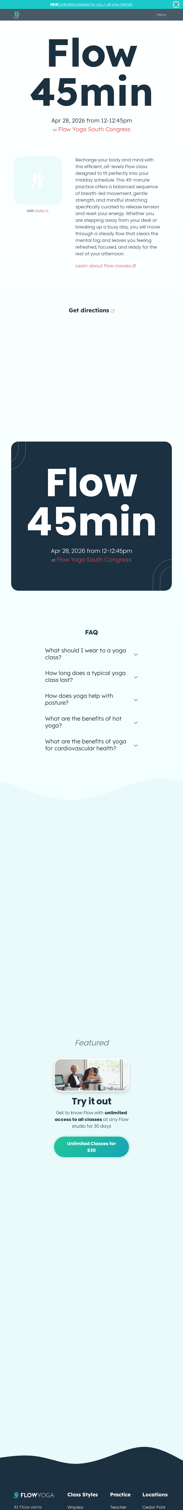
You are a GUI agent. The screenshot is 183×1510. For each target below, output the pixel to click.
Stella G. (42, 211)
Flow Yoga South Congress (91, 129)
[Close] (176, 4)
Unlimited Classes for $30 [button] (91, 1146)
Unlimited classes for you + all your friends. (91, 4)
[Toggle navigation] (161, 15)
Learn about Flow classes (103, 266)
